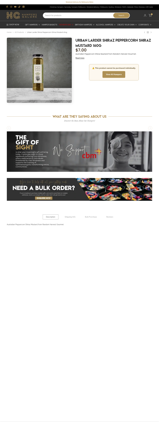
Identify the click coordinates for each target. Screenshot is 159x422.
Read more (80, 58)
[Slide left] (9, 128)
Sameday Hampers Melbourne (75, 7)
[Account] (145, 15)
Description (50, 217)
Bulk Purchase (91, 217)
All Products (19, 32)
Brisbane (118, 7)
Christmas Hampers (56, 7)
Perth (124, 7)
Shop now (14, 25)
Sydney (111, 7)
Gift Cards (149, 7)
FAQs (136, 7)
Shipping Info (70, 217)
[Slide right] (150, 128)
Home (9, 32)
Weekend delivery (93, 7)
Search (121, 15)
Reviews (142, 7)
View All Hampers (114, 74)
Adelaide (130, 7)
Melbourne (104, 7)
